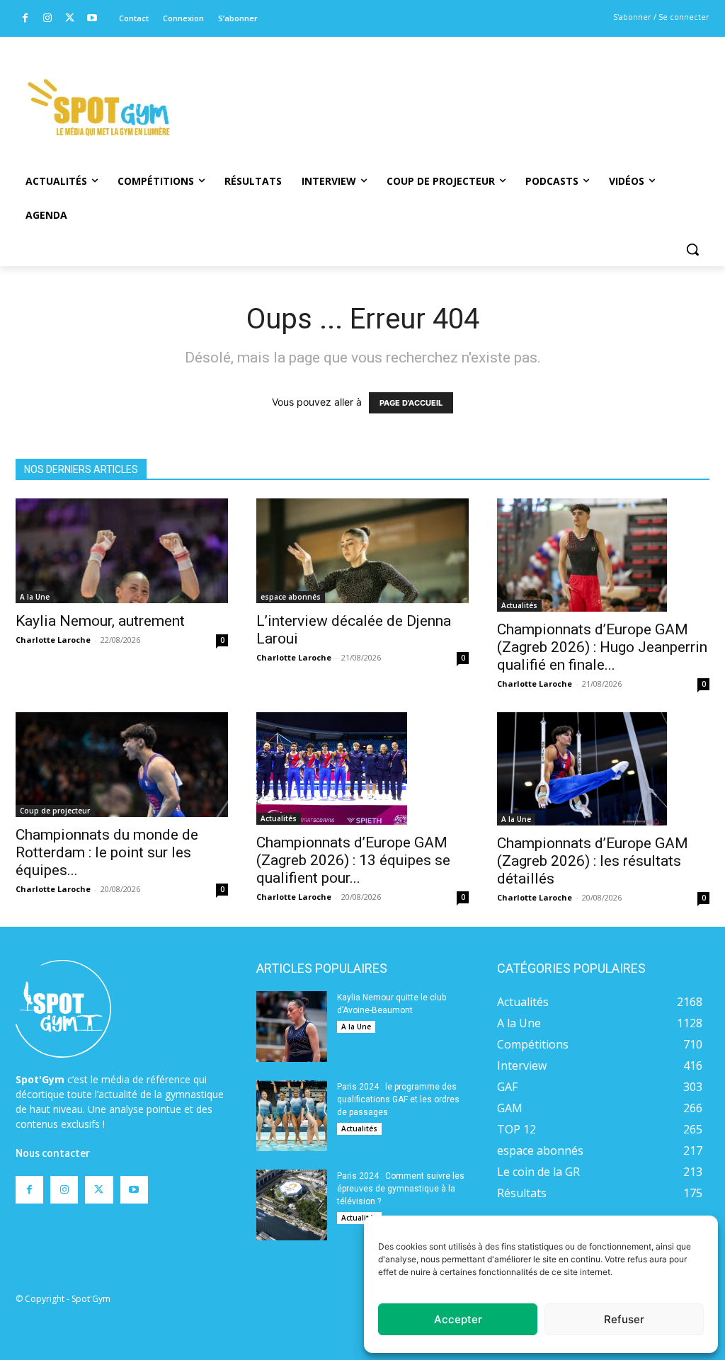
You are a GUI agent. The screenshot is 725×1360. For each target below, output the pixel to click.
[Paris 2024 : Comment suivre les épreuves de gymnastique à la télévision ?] (291, 1205)
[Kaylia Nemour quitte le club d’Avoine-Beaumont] (291, 1026)
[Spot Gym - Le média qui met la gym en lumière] (99, 107)
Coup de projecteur (55, 811)
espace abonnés (291, 597)
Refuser (624, 1319)
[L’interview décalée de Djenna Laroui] (362, 550)
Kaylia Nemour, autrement (100, 620)
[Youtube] (92, 18)
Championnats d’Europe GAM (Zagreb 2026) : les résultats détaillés (592, 861)
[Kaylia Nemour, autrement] (122, 550)
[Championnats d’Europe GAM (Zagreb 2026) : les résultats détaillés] (603, 768)
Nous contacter (53, 1153)
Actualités (519, 605)
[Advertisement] (430, 88)
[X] (69, 18)
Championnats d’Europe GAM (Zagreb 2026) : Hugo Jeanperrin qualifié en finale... (602, 647)
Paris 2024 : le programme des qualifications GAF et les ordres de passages (398, 1099)
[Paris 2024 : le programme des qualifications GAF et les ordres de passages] (291, 1115)
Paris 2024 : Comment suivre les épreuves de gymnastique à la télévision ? (400, 1188)
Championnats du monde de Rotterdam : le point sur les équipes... (107, 852)
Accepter (458, 1319)
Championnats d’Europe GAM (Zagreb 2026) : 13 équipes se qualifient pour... (353, 860)
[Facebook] (25, 18)
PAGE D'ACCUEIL (411, 403)
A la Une (35, 597)
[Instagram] (47, 18)
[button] (692, 249)
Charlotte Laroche (53, 639)
